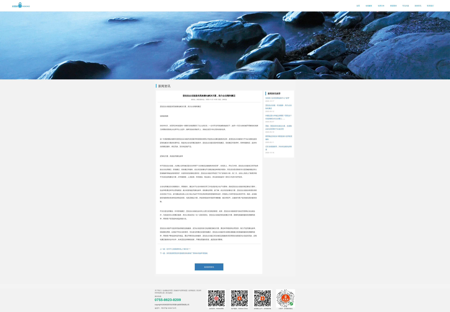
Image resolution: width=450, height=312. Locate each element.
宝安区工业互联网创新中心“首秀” (277, 99)
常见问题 (405, 5)
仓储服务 (369, 5)
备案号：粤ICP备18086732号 (165, 308)
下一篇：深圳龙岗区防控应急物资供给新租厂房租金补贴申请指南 (184, 253)
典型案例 (393, 5)
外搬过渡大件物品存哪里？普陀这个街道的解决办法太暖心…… (278, 118)
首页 (358, 5)
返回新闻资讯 (209, 267)
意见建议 (169, 293)
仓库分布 (381, 5)
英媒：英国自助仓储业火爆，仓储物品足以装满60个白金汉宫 (278, 129)
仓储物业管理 (167, 290)
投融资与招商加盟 (180, 290)
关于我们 (158, 290)
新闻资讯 (418, 5)
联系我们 (430, 5)
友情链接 (191, 290)
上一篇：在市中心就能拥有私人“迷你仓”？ (175, 249)
